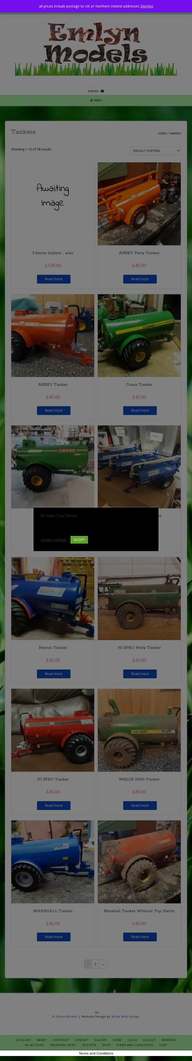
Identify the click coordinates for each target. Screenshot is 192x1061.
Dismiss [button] (146, 6)
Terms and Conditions (96, 1053)
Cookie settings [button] (54, 539)
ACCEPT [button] (79, 539)
